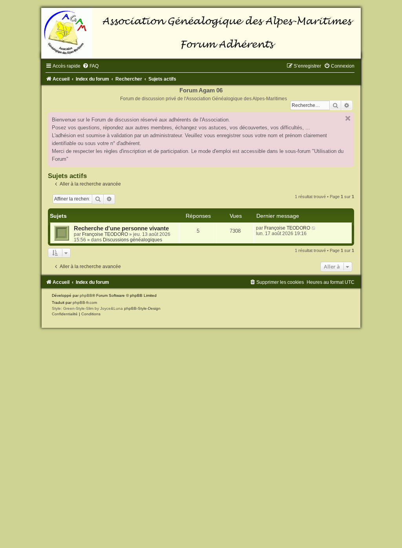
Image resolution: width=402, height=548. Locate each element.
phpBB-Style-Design (142, 308)
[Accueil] (201, 33)
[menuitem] (90, 66)
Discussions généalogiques (132, 240)
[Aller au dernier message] (313, 228)
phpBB (86, 295)
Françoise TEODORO (105, 234)
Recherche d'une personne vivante (121, 228)
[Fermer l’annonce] (347, 118)
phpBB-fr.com (85, 302)
